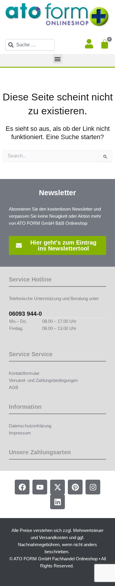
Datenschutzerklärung (30, 426)
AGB (13, 387)
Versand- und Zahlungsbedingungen (43, 380)
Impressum (20, 433)
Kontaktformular (24, 373)
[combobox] (30, 45)
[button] (58, 59)
